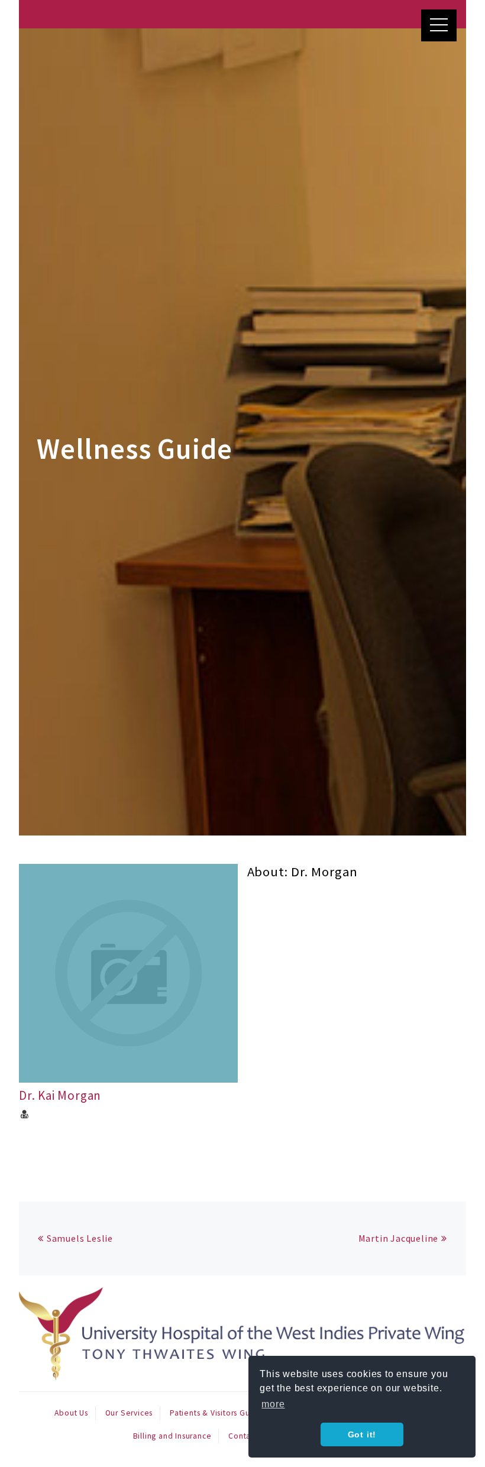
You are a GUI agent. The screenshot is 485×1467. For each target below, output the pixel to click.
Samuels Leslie (80, 1238)
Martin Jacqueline (398, 1238)
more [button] (272, 1404)
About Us (71, 1413)
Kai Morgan (60, 1095)
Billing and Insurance (172, 1436)
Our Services (129, 1413)
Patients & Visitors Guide (216, 1413)
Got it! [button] (362, 1434)
